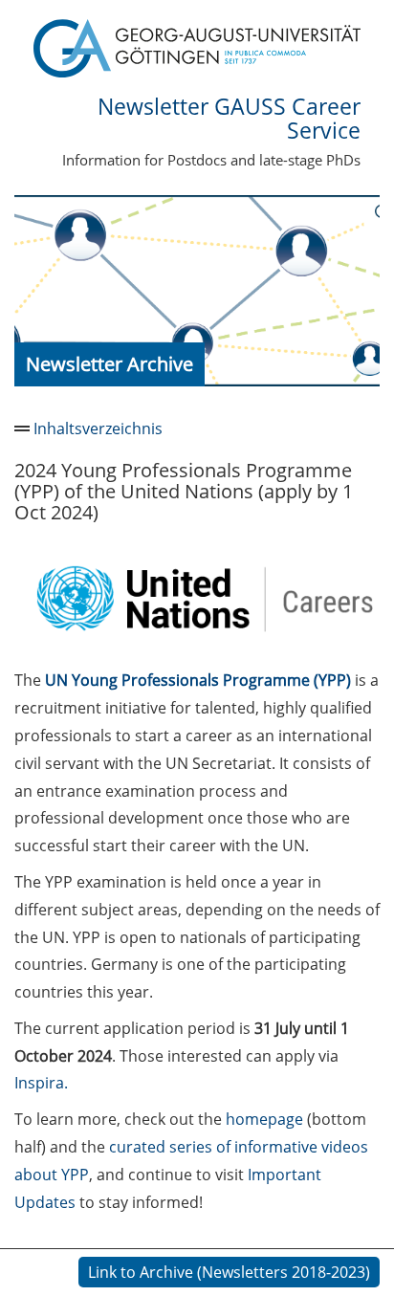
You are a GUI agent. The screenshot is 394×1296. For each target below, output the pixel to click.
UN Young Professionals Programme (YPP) (198, 680)
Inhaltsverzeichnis (98, 428)
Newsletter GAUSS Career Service (229, 118)
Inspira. (41, 1082)
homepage (264, 1119)
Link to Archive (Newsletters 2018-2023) (229, 1272)
